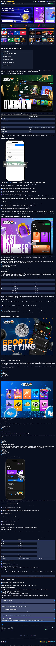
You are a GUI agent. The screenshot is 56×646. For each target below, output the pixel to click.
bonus (20, 256)
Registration (51, 3)
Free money (10, 1)
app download (7, 509)
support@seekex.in (3, 629)
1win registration (9, 182)
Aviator (7, 3)
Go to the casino (39, 20)
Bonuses (15, 3)
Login (46, 3)
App (11, 3)
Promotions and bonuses (42, 1)
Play (7, 20)
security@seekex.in (3, 630)
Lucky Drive (50, 1)
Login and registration (22, 3)
